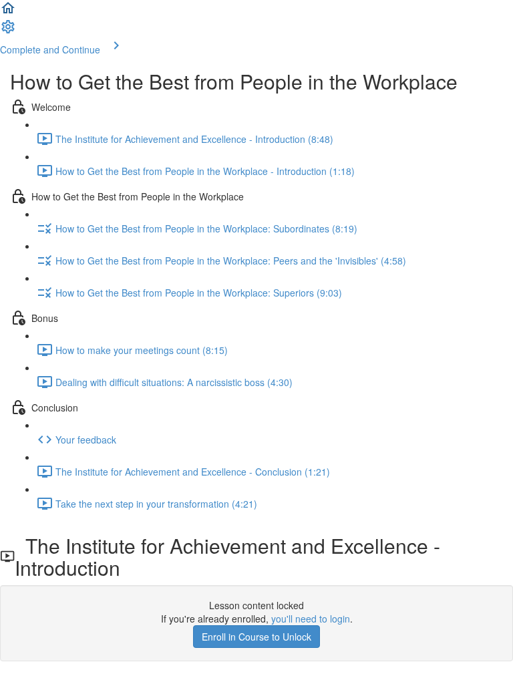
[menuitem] (8, 30)
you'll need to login (310, 618)
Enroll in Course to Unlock (256, 636)
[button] (8, 12)
